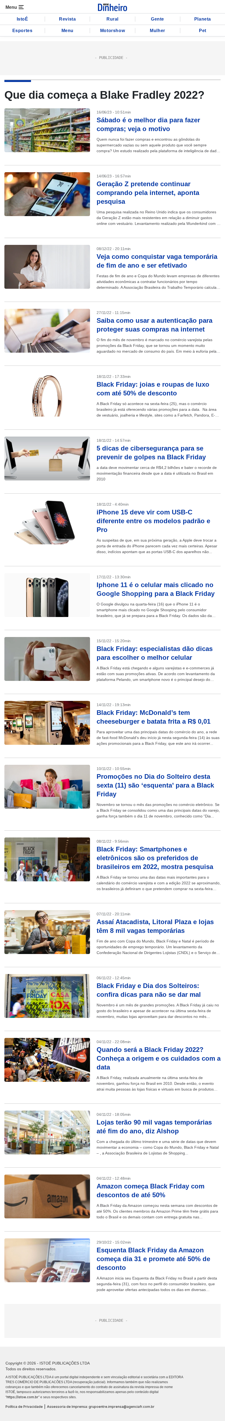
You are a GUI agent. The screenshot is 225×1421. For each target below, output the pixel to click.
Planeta (202, 19)
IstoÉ (22, 19)
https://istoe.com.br (22, 1397)
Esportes (22, 30)
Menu (67, 30)
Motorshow (112, 30)
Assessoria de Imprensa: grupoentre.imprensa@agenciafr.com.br (100, 1407)
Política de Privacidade (24, 1407)
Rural (112, 19)
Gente (157, 19)
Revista (67, 19)
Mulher (157, 30)
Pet (202, 30)
